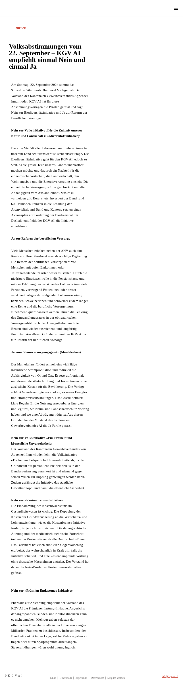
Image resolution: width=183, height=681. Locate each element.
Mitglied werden (116, 677)
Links (53, 677)
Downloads (66, 677)
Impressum (81, 677)
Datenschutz (97, 677)
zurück (21, 28)
